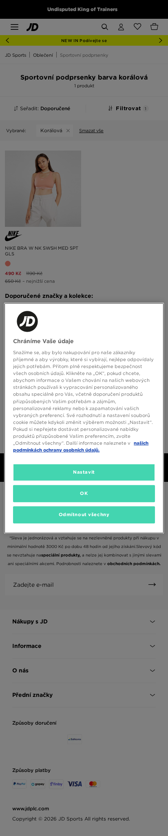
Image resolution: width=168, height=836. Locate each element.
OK (84, 493)
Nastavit (84, 472)
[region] (84, 417)
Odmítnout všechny (84, 514)
